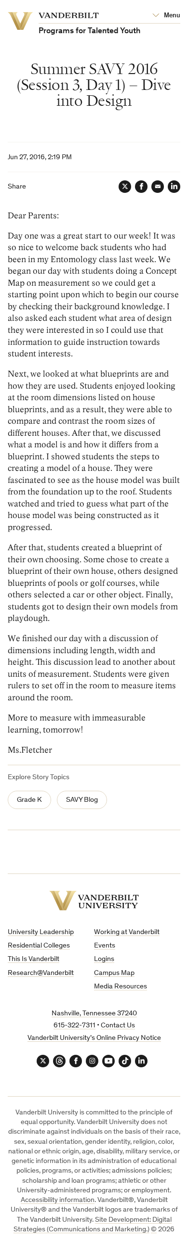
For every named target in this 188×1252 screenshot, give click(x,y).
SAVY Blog (82, 800)
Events (104, 945)
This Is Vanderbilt (33, 959)
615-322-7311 (74, 1025)
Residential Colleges (39, 945)
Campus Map (114, 973)
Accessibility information (57, 1200)
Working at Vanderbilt (127, 932)
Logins (104, 959)
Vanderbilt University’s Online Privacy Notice (94, 1038)
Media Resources (120, 986)
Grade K (29, 800)
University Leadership (41, 932)
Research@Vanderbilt (41, 973)
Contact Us (118, 1025)
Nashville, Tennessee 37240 (94, 1013)
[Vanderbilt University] (94, 901)
